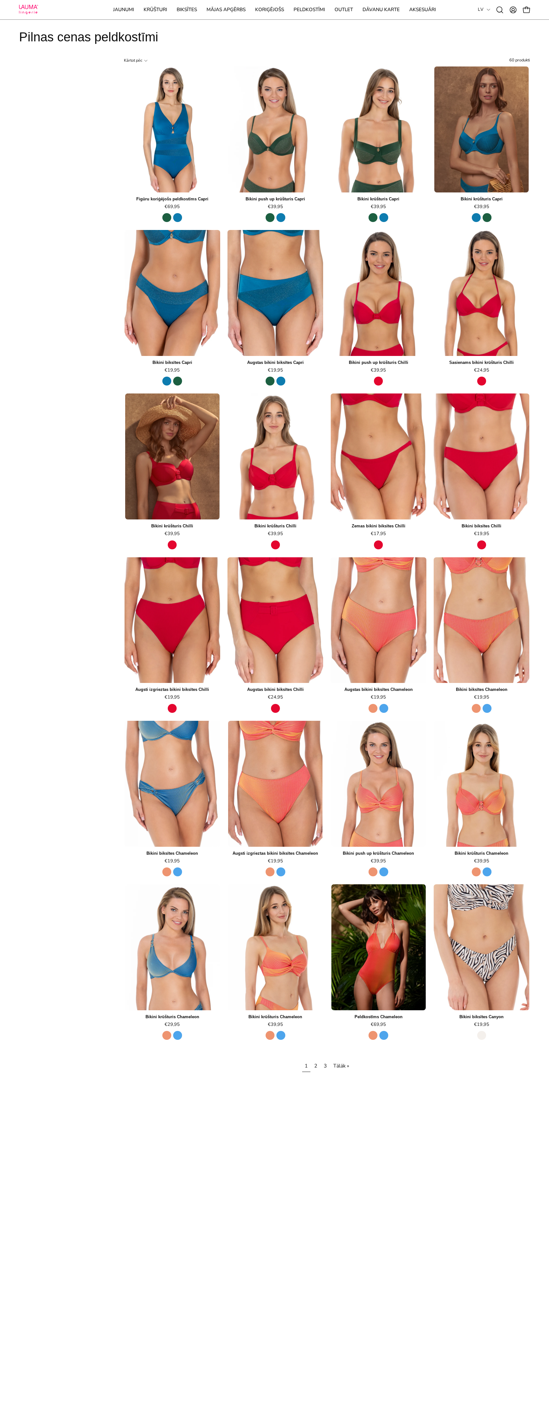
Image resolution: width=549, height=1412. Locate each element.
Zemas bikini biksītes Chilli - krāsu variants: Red (378, 545)
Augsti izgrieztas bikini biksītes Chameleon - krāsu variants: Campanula (280, 872)
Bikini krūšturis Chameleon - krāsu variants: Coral (476, 872)
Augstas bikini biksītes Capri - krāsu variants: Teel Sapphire (280, 381)
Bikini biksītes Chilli (481, 526)
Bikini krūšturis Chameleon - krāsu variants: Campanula (487, 872)
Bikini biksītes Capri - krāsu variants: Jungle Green (177, 381)
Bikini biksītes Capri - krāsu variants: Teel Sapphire (166, 381)
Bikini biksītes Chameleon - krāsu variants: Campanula (487, 708)
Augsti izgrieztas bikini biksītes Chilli (172, 690)
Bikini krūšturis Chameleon (481, 854)
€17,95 (378, 533)
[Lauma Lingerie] (28, 10)
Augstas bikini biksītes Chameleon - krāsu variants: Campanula (383, 708)
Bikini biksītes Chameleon (481, 690)
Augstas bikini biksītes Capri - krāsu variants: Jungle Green (270, 381)
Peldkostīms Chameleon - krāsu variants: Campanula (383, 1035)
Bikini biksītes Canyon (481, 1017)
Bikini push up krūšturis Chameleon (378, 854)
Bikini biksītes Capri (172, 363)
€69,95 (172, 206)
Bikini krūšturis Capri (378, 199)
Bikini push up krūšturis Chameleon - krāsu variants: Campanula (383, 872)
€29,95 (172, 1024)
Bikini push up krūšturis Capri (275, 199)
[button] (155, 9)
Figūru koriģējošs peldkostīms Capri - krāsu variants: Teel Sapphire (177, 218)
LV (481, 9)
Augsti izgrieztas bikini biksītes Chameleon (275, 854)
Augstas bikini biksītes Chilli (275, 690)
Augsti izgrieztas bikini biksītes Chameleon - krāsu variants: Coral (270, 872)
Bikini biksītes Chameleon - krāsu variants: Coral (476, 708)
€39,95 (275, 206)
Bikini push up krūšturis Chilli (378, 363)
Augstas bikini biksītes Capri (275, 363)
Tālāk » (341, 1065)
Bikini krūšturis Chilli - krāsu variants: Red (172, 545)
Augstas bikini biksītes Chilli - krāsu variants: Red (275, 708)
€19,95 (172, 370)
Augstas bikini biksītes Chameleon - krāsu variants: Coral (373, 708)
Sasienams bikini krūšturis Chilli (481, 363)
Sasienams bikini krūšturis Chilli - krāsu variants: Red (481, 381)
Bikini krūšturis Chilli (172, 526)
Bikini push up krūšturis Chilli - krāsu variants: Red (378, 381)
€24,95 (481, 370)
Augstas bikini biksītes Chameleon (378, 690)
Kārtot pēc (133, 60)
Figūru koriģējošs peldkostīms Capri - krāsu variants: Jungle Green (166, 218)
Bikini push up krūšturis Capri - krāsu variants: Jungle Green (270, 218)
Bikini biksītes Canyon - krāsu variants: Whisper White (481, 1035)
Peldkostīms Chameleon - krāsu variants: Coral (373, 1035)
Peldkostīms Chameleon (379, 1017)
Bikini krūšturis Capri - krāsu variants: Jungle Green (373, 218)
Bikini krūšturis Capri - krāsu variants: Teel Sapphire (383, 218)
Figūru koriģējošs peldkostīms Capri (172, 199)
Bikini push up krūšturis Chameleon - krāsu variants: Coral (373, 872)
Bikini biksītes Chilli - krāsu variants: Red (481, 545)
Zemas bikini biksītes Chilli (378, 526)
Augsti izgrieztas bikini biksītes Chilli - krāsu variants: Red (172, 708)
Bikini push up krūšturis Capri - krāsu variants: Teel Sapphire (280, 218)
